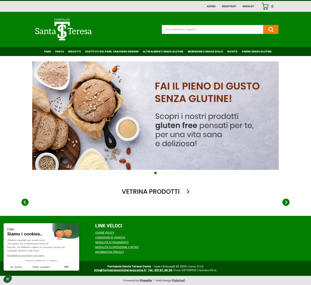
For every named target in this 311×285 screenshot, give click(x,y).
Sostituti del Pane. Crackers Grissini (112, 51)
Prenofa (146, 280)
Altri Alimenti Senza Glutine (163, 51)
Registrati (229, 6)
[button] (155, 173)
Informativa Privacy (109, 252)
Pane (47, 51)
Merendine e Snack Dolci (205, 51)
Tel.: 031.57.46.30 (160, 270)
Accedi (211, 6)
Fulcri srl (178, 280)
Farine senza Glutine (257, 51)
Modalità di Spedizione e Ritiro (117, 247)
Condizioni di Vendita (110, 237)
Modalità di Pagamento (112, 242)
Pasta (59, 51)
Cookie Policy (104, 232)
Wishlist (248, 6)
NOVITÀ (232, 51)
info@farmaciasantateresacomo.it (120, 270)
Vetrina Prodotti (151, 191)
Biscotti (74, 51)
